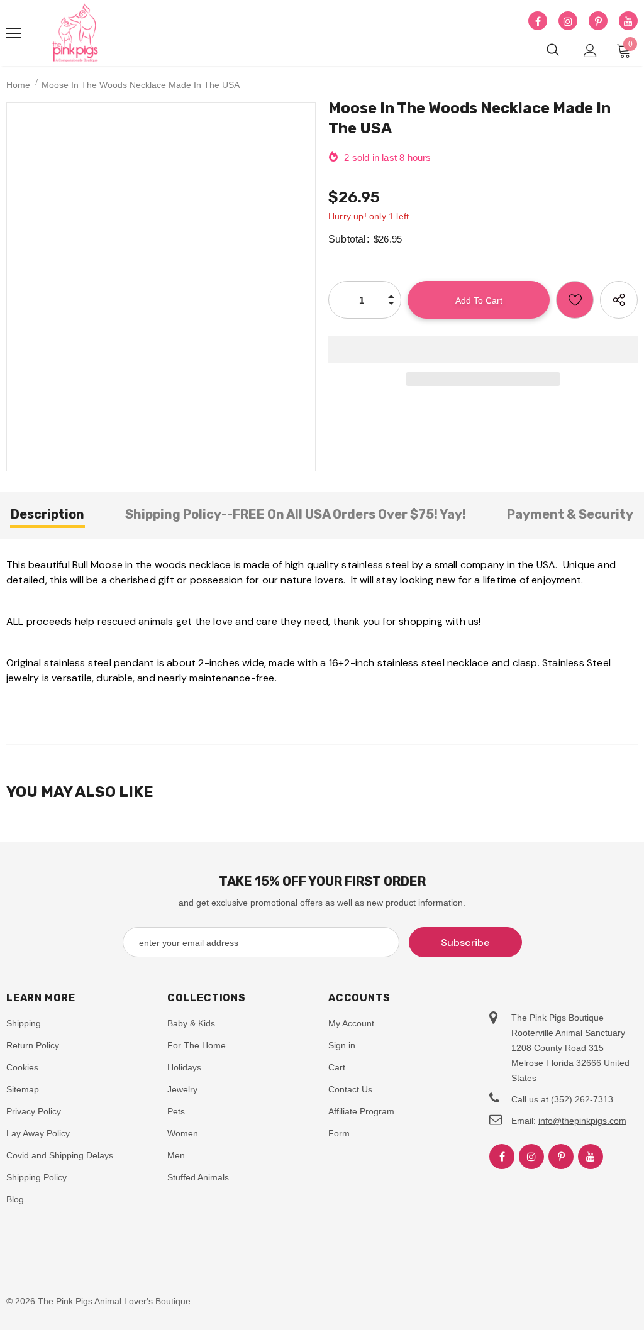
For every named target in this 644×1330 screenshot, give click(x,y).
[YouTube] (628, 21)
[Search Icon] (553, 50)
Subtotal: (348, 239)
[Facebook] (537, 21)
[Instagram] (567, 21)
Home (18, 85)
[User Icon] (590, 50)
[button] (483, 349)
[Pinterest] (598, 21)
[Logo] (75, 33)
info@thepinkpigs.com (582, 1121)
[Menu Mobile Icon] (13, 33)
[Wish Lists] (575, 300)
